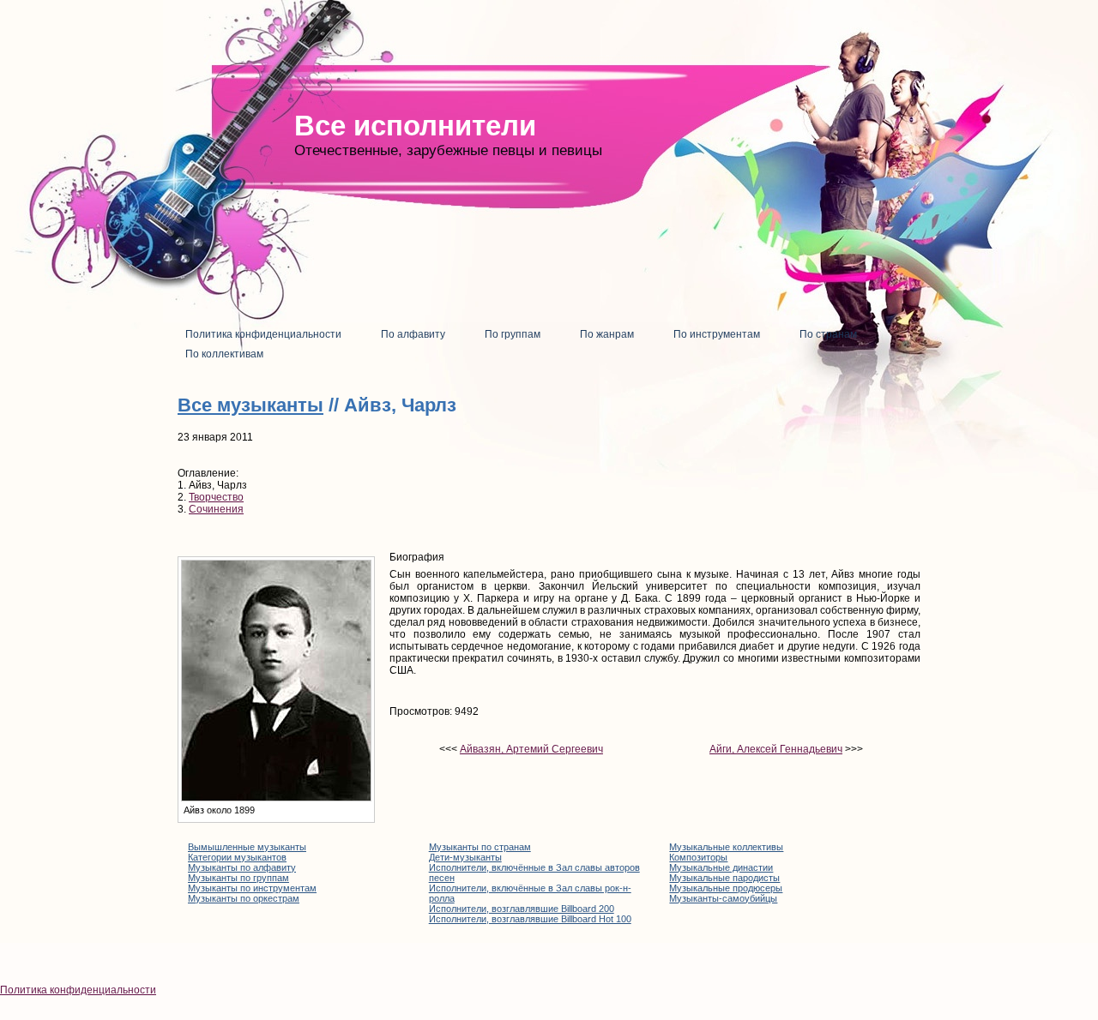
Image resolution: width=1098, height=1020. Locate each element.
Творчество (216, 497)
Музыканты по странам (480, 847)
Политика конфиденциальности (78, 990)
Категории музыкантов (237, 857)
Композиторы (698, 857)
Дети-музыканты (465, 857)
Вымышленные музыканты (247, 847)
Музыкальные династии (721, 867)
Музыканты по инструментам (252, 888)
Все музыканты (250, 405)
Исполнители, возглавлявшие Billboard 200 (521, 908)
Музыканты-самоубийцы (723, 898)
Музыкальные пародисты (724, 878)
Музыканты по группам (238, 878)
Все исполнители (415, 125)
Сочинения (216, 509)
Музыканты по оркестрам (243, 898)
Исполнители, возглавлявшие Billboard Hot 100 (530, 919)
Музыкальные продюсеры (725, 888)
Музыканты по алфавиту (242, 867)
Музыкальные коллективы (726, 847)
